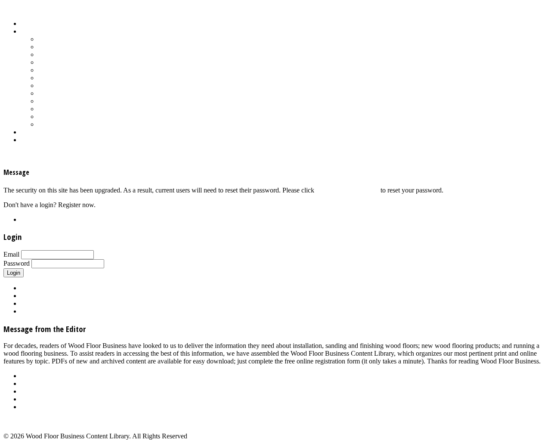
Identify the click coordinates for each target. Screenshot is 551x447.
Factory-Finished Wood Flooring (82, 62)
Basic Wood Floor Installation (78, 46)
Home (29, 23)
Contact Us (36, 399)
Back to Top (20, 421)
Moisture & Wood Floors (72, 70)
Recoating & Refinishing (71, 77)
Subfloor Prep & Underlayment (80, 93)
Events (30, 391)
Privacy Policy (40, 406)
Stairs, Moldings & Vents (72, 101)
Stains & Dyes (57, 85)
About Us (34, 375)
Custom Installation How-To (76, 54)
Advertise (34, 383)
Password (16, 263)
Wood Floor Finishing (68, 108)
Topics (30, 31)
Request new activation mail (59, 303)
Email (11, 254)
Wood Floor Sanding (66, 124)
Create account (41, 311)
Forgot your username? (52, 295)
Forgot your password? (347, 190)
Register (32, 219)
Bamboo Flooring (62, 39)
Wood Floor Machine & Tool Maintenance (96, 116)
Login (29, 139)
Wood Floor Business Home (59, 132)
